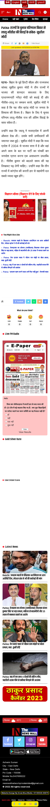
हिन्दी (7, 2)
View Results (25, 432)
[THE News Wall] (25, 12)
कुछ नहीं (11, 425)
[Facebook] (8, 741)
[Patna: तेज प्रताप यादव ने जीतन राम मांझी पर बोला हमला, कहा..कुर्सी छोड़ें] (25, 631)
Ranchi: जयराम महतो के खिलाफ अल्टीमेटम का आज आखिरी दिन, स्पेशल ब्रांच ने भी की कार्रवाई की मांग (24, 577)
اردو (25, 5)
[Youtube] (42, 741)
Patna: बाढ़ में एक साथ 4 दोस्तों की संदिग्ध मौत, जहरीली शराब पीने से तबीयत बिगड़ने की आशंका (22, 678)
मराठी (24, 2)
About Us (21, 800)
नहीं (9, 418)
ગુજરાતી (40, 2)
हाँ (8, 414)
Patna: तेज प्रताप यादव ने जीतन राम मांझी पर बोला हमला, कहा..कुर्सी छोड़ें (23, 646)
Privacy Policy (42, 800)
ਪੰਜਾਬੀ (31, 2)
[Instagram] (30, 741)
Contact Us (31, 800)
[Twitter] (19, 741)
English (15, 2)
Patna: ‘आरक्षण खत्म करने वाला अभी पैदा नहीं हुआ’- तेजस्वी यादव (25, 272)
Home (14, 800)
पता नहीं (11, 421)
